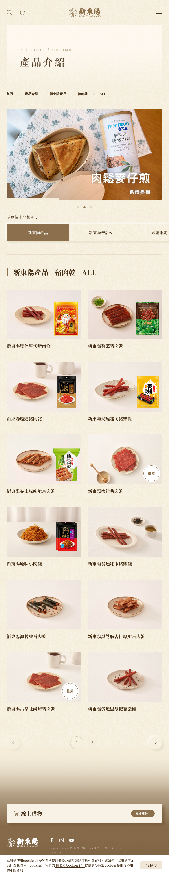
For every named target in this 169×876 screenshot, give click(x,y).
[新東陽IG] (61, 840)
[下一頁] (155, 742)
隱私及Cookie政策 (70, 865)
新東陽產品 (38, 232)
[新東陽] (26, 846)
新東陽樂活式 (101, 232)
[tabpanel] (84, 154)
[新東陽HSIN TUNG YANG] (85, 12)
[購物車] (22, 12)
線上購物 (84, 813)
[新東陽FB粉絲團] (52, 840)
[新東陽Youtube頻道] (71, 840)
